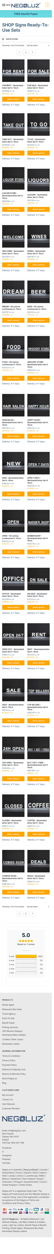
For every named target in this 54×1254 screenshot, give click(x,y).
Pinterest (6, 1159)
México (5, 1178)
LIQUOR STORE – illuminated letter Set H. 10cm (12, 195)
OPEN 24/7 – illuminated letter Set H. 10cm (13, 650)
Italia (4, 1175)
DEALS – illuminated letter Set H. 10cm (36, 877)
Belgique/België (30, 1169)
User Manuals (8, 1104)
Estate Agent (8, 1005)
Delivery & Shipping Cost (13, 1069)
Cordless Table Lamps (12, 1039)
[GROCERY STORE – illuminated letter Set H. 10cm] (38, 347)
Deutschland (8, 1172)
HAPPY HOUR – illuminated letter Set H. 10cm (37, 422)
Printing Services (10, 1027)
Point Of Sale (8, 1018)
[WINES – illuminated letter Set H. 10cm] (38, 236)
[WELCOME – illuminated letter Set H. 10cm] (13, 236)
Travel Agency (9, 1014)
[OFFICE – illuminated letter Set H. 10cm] (13, 579)
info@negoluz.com (17, 1130)
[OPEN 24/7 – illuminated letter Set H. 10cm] (13, 634)
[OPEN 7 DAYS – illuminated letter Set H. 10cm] (38, 463)
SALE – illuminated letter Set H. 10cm (13, 706)
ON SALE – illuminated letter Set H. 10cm (37, 595)
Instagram (7, 1155)
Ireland (42, 1172)
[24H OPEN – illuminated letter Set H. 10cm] (13, 748)
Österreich (7, 1182)
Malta (41, 1175)
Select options (13, 99)
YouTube (6, 1163)
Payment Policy (9, 1065)
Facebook (7, 1148)
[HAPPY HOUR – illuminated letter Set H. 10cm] (38, 405)
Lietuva (20, 1175)
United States (25, 1185)
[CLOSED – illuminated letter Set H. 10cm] (13, 805)
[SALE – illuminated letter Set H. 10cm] (13, 690)
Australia (18, 1169)
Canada (43, 1169)
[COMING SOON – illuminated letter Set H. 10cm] (13, 861)
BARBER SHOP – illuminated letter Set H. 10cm (37, 538)
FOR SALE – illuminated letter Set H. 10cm (37, 86)
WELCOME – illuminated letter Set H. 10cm (13, 252)
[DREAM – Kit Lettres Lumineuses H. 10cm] (13, 292)
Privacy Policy (8, 1060)
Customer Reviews (11, 1108)
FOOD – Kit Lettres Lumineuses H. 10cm (11, 363)
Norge (40, 1178)
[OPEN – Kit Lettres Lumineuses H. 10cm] (13, 521)
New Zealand (29, 1178)
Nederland (16, 1178)
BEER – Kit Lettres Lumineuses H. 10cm (36, 307)
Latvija (11, 1175)
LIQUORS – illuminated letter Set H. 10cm (37, 196)
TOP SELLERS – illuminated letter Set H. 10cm (37, 707)
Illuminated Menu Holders (14, 1035)
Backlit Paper (8, 1023)
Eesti (35, 1172)
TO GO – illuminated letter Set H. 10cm (36, 140)
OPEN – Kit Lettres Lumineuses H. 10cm (11, 537)
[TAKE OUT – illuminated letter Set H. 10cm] (13, 124)
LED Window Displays (12, 1031)
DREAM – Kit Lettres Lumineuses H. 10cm (11, 307)
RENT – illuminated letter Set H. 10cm (38, 650)
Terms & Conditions (11, 1056)
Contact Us (7, 1099)
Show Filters (12, 39)
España (27, 1172)
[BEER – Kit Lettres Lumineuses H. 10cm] (38, 292)
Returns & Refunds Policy (14, 1074)
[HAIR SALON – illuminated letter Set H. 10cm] (13, 405)
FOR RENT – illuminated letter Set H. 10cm (12, 86)
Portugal (18, 1182)
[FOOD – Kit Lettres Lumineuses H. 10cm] (13, 347)
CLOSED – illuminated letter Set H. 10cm (11, 821)
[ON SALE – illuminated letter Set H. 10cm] (38, 579)
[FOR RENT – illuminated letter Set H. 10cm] (13, 70)
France (19, 1172)
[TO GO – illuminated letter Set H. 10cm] (38, 124)
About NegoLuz (9, 1078)
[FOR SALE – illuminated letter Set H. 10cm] (38, 70)
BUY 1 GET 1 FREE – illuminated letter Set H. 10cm (37, 765)
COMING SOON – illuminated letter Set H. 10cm (12, 878)
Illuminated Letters (11, 1044)
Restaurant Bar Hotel (12, 1009)
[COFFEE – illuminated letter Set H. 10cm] (38, 805)
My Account (7, 1095)
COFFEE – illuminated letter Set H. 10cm (37, 821)
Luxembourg (31, 1175)
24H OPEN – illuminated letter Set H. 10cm (12, 763)
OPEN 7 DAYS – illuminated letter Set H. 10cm (37, 480)
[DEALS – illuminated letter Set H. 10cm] (38, 861)
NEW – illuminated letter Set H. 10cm (13, 479)
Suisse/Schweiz (31, 1182)
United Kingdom (9, 1185)
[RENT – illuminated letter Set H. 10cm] (38, 634)
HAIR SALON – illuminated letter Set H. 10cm (12, 422)
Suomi (43, 1182)
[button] (47, 5)
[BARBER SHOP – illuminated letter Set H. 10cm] (38, 521)
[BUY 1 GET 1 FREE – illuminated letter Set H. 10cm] (38, 748)
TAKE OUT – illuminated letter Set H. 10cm (12, 140)
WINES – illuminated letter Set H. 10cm (36, 252)
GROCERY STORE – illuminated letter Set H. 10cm (37, 364)
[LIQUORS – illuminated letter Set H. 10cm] (38, 180)
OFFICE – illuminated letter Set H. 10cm (11, 595)
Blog (4, 1083)
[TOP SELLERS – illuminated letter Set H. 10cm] (38, 690)
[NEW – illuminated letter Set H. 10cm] (13, 463)
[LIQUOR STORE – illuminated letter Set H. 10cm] (13, 178)
